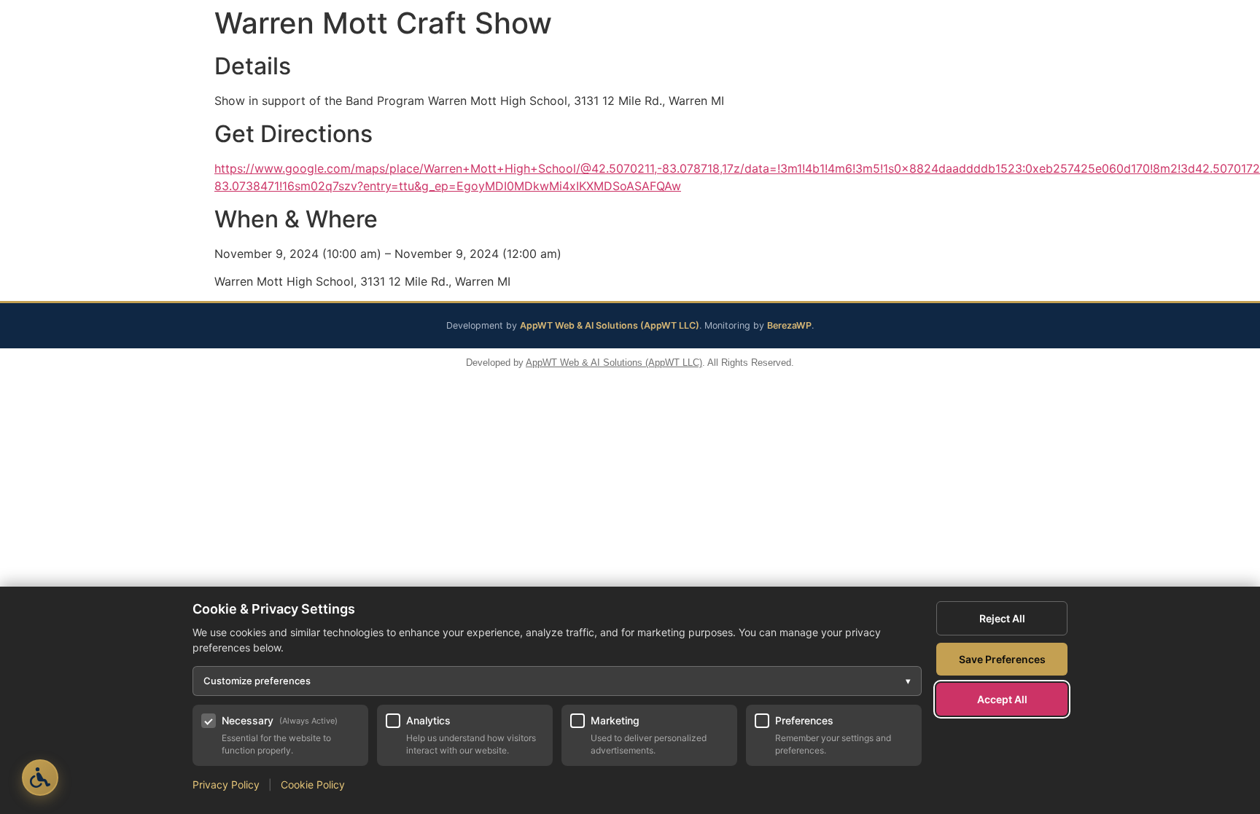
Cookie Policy (313, 784)
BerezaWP (789, 325)
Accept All (1002, 699)
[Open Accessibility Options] (40, 777)
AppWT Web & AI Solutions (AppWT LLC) (609, 325)
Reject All (1002, 618)
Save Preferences (1002, 659)
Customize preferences (557, 680)
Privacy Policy (226, 784)
